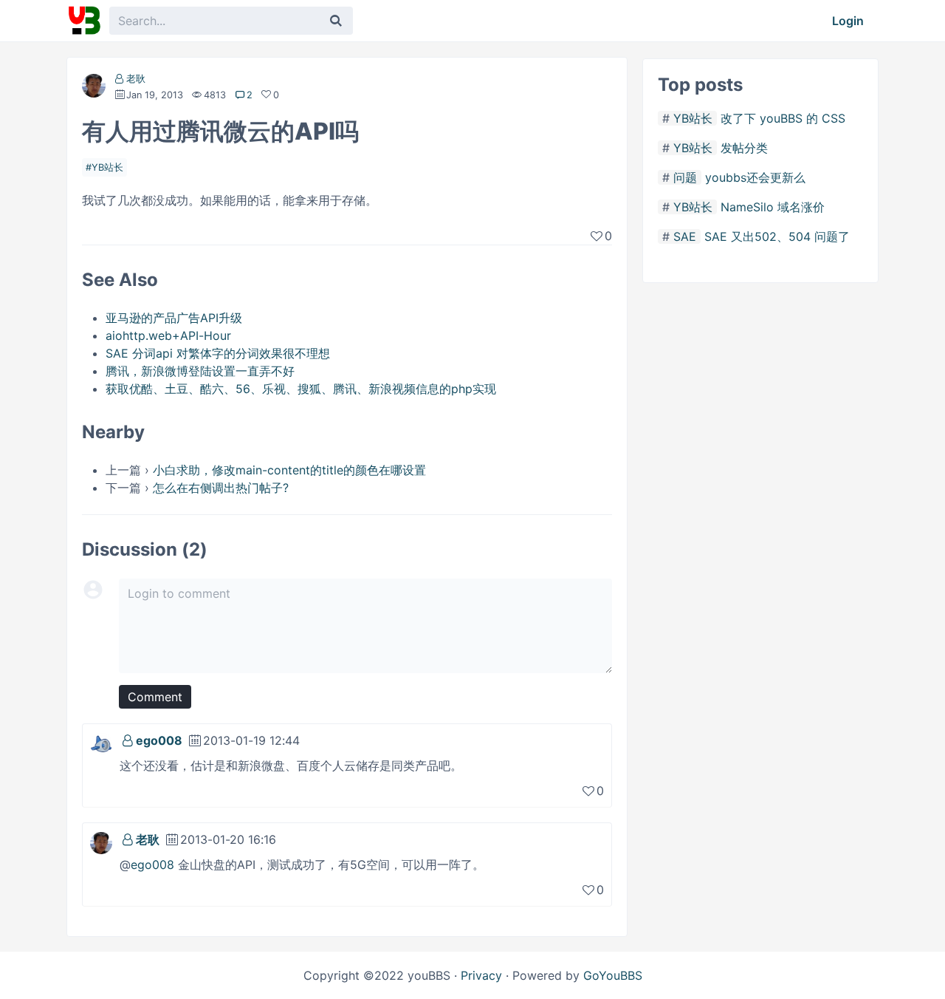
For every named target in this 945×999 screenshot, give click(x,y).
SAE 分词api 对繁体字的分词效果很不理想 (218, 353)
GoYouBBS (612, 975)
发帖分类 (744, 147)
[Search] (336, 21)
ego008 (159, 740)
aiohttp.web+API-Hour (168, 335)
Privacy (481, 975)
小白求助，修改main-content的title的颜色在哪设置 (289, 470)
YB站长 (107, 167)
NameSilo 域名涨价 (773, 207)
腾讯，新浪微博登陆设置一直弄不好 (200, 371)
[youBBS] (84, 20)
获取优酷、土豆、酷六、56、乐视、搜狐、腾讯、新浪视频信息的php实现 (301, 388)
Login (848, 20)
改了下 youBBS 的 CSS (783, 118)
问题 (685, 177)
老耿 (135, 78)
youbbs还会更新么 (755, 177)
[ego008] (101, 743)
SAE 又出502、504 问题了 (777, 236)
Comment (155, 696)
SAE (684, 236)
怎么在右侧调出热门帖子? (221, 487)
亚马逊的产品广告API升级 (174, 317)
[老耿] (94, 88)
